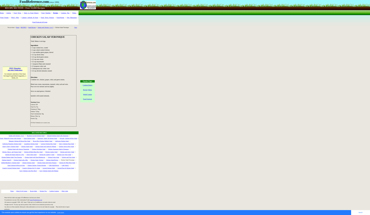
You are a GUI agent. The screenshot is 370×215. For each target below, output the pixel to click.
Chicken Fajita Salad (53, 157)
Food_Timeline (46, 13)
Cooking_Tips (65, 13)
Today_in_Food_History (31, 13)
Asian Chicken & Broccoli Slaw (16, 165)
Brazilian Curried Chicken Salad (36, 135)
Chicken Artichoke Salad (38, 149)
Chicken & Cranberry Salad (46, 154)
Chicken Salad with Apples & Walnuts (45, 146)
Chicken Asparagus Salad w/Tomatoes (58, 149)
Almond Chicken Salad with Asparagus (57, 135)
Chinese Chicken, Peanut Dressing (36, 165)
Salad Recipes (32, 27)
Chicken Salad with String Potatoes (47, 162)
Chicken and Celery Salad (67, 152)
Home (2, 13)
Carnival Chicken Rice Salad (48, 144)
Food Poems (60, 17)
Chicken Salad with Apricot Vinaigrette (18, 149)
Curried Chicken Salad (48, 168)
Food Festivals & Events (39, 22)
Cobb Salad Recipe (54, 165)
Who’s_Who (15, 17)
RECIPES (23, 27)
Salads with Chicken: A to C (45, 27)
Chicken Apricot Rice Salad (66, 146)
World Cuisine (87, 94)
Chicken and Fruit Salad (68, 157)
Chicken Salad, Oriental (36, 160)
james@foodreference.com (36, 200)
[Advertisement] (15, 47)
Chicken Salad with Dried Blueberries (35, 157)
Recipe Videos (87, 90)
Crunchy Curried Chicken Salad (11, 168)
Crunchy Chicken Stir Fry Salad (31, 168)
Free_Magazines (72, 17)
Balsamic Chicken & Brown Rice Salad (19, 141)
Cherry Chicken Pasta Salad (66, 144)
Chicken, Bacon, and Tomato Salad (11, 152)
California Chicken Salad (62, 141)
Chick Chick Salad (31, 154)
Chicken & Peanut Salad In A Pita (14, 154)
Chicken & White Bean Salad (67, 162)
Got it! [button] (361, 212)
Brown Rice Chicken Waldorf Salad (42, 141)
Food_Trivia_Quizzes (47, 17)
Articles (8, 13)
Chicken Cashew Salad (51, 152)
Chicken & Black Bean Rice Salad (33, 152)
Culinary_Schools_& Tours (29, 17)
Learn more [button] (60, 212)
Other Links (64, 191)
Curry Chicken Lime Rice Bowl (28, 171)
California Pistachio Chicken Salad (11, 144)
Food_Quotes (4, 17)
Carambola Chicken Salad (31, 144)
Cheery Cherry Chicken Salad (10, 146)
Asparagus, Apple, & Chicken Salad (47, 138)
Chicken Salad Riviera (52, 160)
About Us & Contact (21, 191)
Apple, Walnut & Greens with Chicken (10, 138)
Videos (74, 13)
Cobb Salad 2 (65, 165)
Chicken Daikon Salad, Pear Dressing (12, 157)
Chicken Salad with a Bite (21, 160)
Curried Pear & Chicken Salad (65, 168)
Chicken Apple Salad (27, 146)
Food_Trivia (17, 13)
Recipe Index (33, 191)
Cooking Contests (54, 191)
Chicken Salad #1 (6, 160)
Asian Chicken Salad (29, 138)
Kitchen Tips (43, 191)
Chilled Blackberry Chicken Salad (10, 162)
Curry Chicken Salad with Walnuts (48, 171)
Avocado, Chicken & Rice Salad (68, 138)
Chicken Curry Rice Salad (64, 154)
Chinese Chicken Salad (28, 162)
